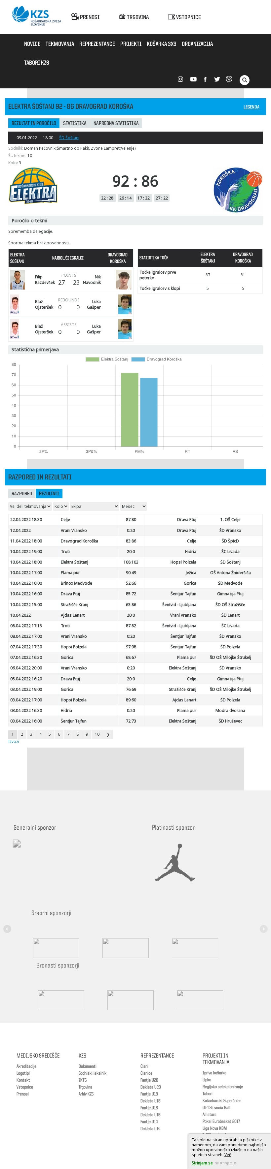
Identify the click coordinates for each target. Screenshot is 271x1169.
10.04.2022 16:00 (26, 583)
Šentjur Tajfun (183, 594)
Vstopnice (25, 1087)
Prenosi (23, 1094)
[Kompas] (201, 948)
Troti (65, 551)
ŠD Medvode (230, 583)
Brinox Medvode (76, 583)
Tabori (208, 1094)
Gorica (190, 583)
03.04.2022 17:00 (26, 700)
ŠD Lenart (230, 615)
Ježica (191, 572)
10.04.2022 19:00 (26, 551)
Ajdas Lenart (73, 615)
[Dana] (67, 1000)
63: (131, 604)
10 (97, 734)
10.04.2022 (20, 615)
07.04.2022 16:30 (26, 657)
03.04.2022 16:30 (26, 710)
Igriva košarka (214, 1073)
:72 (131, 594)
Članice (146, 1073)
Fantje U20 (149, 1080)
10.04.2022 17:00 (26, 572)
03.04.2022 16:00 (26, 721)
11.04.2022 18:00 (26, 541)
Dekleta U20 (150, 1087)
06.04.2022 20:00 (26, 668)
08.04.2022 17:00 (26, 636)
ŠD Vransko (230, 530)
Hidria (190, 551)
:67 (131, 657)
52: (131, 583)
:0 (131, 551)
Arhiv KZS (86, 1094)
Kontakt (23, 1080)
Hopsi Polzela (183, 562)
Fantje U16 (149, 1108)
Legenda (251, 107)
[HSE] (137, 1000)
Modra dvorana (230, 710)
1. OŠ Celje (230, 519)
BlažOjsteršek (44, 304)
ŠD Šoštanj (69, 137)
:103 (131, 562)
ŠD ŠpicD (230, 541)
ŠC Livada (230, 551)
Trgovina (85, 1087)
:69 (131, 689)
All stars (209, 1114)
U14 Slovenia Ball (216, 1107)
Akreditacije (26, 1066)
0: (131, 530)
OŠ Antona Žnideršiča (230, 572)
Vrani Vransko (74, 530)
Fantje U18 (149, 1094)
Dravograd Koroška (79, 541)
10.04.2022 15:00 (26, 604)
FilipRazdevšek (45, 279)
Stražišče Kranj (74, 604)
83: (131, 541)
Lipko (207, 1080)
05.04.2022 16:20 (26, 679)
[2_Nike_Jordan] (183, 863)
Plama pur (70, 572)
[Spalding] (62, 948)
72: (131, 721)
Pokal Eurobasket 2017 (221, 1121)
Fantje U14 (149, 1122)
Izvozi (13, 741)
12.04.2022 (20, 530)
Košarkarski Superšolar (222, 1100)
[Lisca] (206, 1000)
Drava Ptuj (186, 519)
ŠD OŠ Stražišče (230, 604)
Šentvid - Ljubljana (179, 604)
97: (131, 647)
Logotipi (23, 1073)
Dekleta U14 (150, 1128)
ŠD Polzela (230, 647)
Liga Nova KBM (215, 1128)
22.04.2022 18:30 (26, 519)
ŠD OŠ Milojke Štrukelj (230, 657)
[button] (8, 925)
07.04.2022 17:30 (26, 647)
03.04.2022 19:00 (26, 689)
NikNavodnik (92, 279)
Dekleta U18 (150, 1101)
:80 (131, 519)
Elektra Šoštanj (74, 562)
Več (227, 1154)
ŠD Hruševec (230, 721)
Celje (65, 519)
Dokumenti (88, 1066)
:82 (131, 626)
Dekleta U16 (150, 1115)
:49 (131, 572)
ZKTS (83, 1080)
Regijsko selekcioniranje (223, 1087)
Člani (144, 1066)
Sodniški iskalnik (92, 1073)
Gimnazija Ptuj (230, 594)
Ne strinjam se (225, 1163)
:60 (131, 700)
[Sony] (132, 948)
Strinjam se (202, 1163)
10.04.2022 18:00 (26, 562)
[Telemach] (60, 849)
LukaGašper (94, 304)
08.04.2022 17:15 (26, 626)
